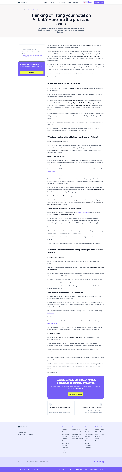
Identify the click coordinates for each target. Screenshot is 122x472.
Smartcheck (88, 447)
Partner (97, 441)
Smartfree (87, 443)
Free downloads (89, 434)
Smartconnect (65, 434)
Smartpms (64, 438)
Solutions (53, 2)
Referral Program (99, 434)
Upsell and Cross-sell (77, 438)
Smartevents (88, 445)
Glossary (87, 441)
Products (45, 2)
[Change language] (85, 2)
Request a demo (99, 429)
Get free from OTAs (77, 431)
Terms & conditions (93, 469)
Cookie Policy (71, 469)
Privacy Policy (62, 469)
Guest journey (75, 436)
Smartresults (65, 447)
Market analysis (76, 429)
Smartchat (64, 431)
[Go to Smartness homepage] (22, 2)
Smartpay (64, 436)
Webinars (87, 436)
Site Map (102, 469)
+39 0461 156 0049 (25, 434)
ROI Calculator (99, 431)
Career (97, 438)
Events (86, 438)
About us (97, 436)
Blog (86, 429)
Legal (86, 469)
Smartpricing (65, 441)
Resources (75, 2)
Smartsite (64, 445)
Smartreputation (66, 443)
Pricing (69, 2)
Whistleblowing (79, 469)
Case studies (88, 431)
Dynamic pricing (76, 434)
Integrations (62, 2)
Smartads (64, 429)
